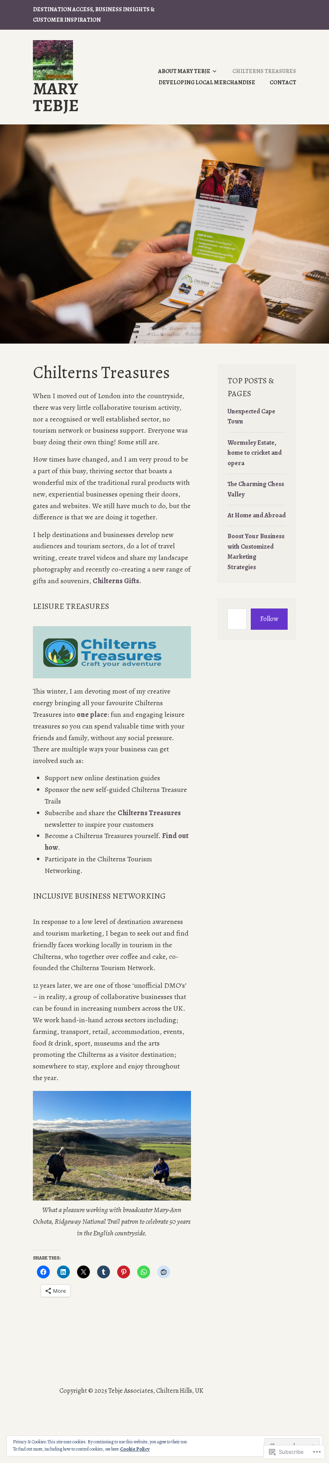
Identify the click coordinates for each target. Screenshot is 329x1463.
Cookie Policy (135, 1449)
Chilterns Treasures (264, 71)
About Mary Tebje (184, 71)
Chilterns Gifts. (117, 581)
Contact (283, 82)
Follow (269, 619)
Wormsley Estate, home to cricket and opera (254, 453)
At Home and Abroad (256, 515)
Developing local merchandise (206, 82)
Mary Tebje (56, 97)
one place (92, 714)
